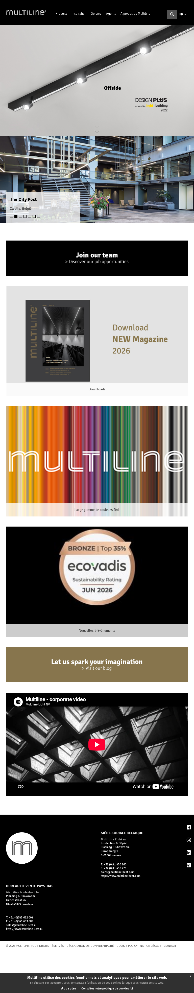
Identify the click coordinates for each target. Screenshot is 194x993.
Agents (111, 14)
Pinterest (189, 865)
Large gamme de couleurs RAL (97, 510)
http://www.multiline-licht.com (120, 876)
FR (181, 14)
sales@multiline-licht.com (117, 872)
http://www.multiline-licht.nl (24, 929)
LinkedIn (189, 852)
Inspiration (79, 14)
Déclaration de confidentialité (90, 946)
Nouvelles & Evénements (97, 630)
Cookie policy (127, 946)
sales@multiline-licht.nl (21, 925)
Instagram (189, 839)
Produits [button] (61, 14)
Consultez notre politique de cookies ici (107, 988)
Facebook (189, 827)
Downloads (97, 389)
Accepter (68, 988)
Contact (170, 946)
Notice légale (150, 946)
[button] (9, 179)
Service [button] (96, 14)
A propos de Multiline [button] (135, 14)
